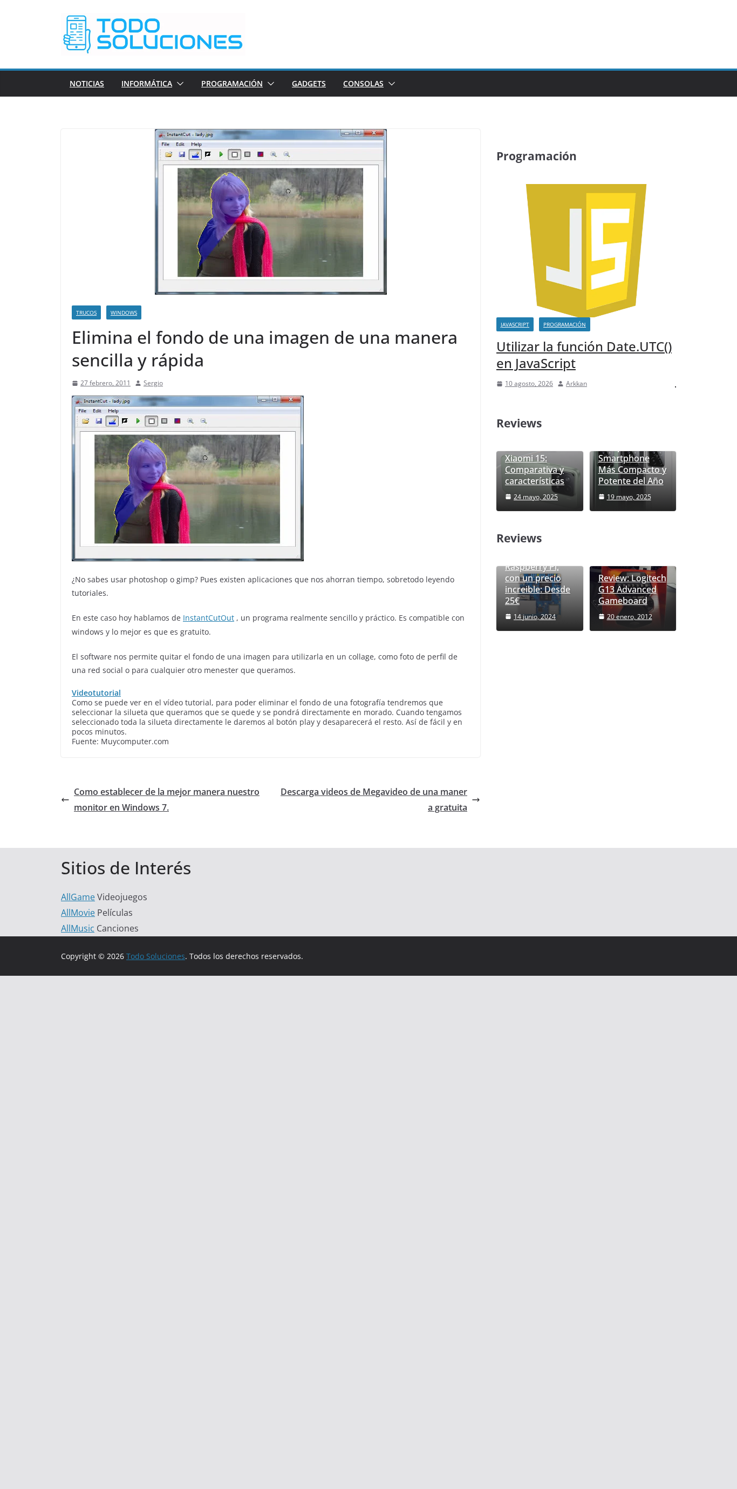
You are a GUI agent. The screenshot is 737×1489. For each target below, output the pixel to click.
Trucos (86, 312)
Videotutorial (96, 693)
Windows (124, 312)
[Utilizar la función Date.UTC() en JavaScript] (586, 191)
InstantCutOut (208, 618)
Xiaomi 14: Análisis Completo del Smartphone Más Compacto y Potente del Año (632, 453)
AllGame (78, 897)
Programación (232, 83)
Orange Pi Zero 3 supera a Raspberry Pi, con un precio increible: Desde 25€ (539, 573)
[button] (178, 83)
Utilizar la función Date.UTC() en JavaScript (584, 354)
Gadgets (309, 83)
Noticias (87, 83)
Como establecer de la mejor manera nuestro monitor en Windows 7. (167, 799)
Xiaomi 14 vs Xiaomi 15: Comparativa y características (534, 463)
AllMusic (77, 928)
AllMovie (78, 913)
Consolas (363, 83)
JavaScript (515, 324)
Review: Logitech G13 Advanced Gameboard (632, 589)
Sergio (153, 382)
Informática (146, 83)
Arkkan (576, 383)
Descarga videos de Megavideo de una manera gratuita (374, 799)
